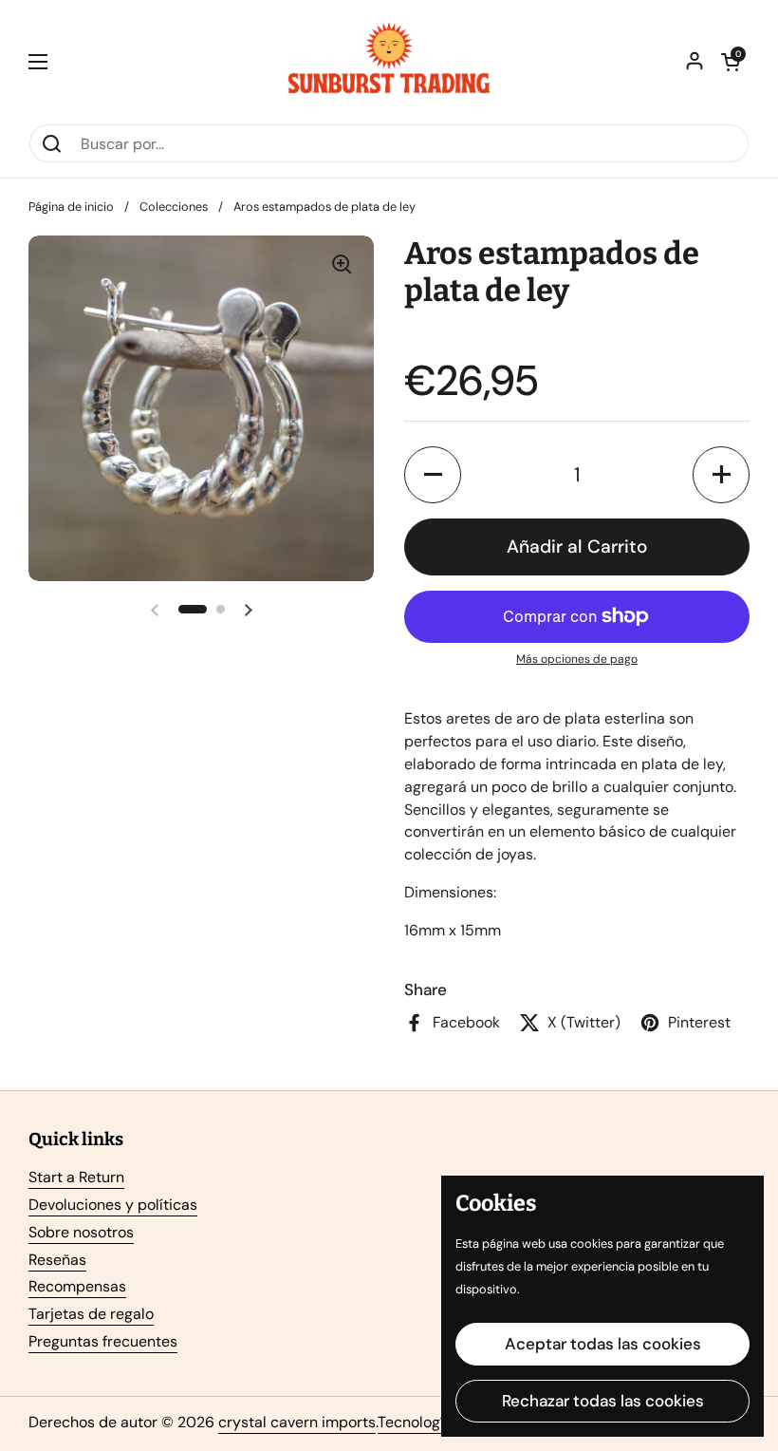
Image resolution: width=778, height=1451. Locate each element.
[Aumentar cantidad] (721, 474)
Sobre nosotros (81, 1232)
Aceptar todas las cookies (603, 1343)
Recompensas (77, 1286)
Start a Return (76, 1177)
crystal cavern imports (297, 1422)
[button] (731, 62)
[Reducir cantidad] (432, 474)
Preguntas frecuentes (102, 1341)
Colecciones (173, 206)
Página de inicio (71, 206)
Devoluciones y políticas (112, 1205)
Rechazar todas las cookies (603, 1400)
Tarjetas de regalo (91, 1314)
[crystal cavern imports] (389, 61)
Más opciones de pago (577, 659)
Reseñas (57, 1260)
